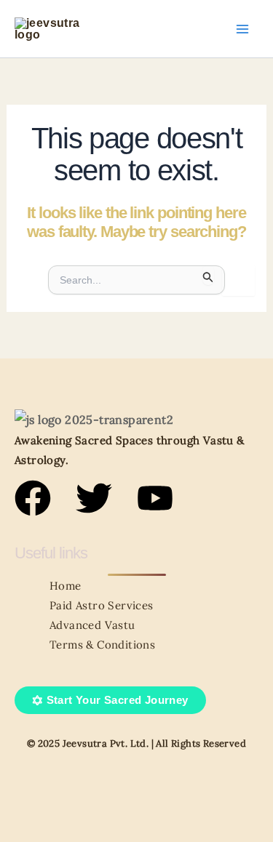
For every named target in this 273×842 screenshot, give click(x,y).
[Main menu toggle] (242, 29)
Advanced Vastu (92, 625)
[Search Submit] (208, 275)
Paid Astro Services (102, 605)
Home (66, 586)
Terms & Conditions (102, 644)
